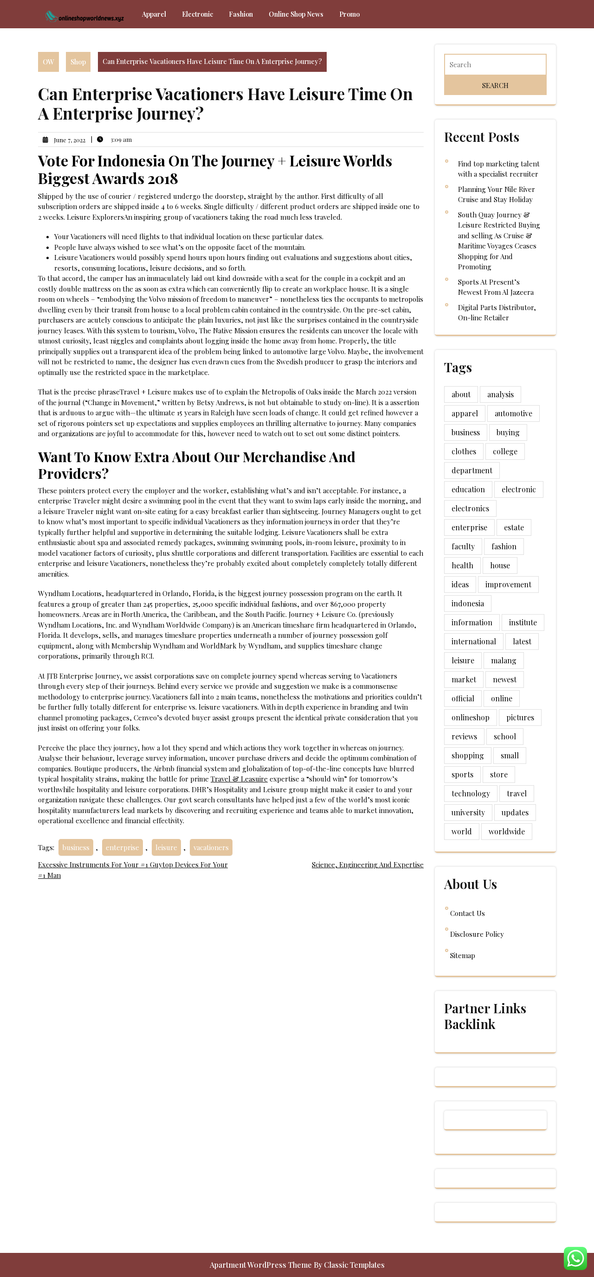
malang (504, 660)
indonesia (468, 603)
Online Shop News (296, 14)
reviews (464, 736)
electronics (470, 508)
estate (514, 527)
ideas (460, 584)
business (76, 847)
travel (517, 793)
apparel (465, 413)
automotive (513, 413)
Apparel (154, 14)
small (510, 755)
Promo (349, 14)
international (474, 641)
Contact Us (467, 913)
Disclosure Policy (477, 934)
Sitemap (462, 955)
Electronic (197, 14)
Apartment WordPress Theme (262, 1265)
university (468, 812)
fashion (504, 546)
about (461, 394)
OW (48, 61)
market (464, 679)
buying (508, 432)
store (499, 774)
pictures (520, 717)
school (505, 736)
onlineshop (471, 717)
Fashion (241, 14)
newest (505, 679)
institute (523, 622)
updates (515, 812)
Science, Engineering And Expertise (368, 864)
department (472, 470)
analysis (500, 394)
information (472, 622)
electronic (519, 489)
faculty (463, 546)
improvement (508, 584)
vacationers (211, 847)
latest (522, 641)
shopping (468, 755)
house (500, 565)
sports (462, 774)
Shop (78, 61)
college (505, 451)
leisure (166, 847)
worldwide (507, 831)
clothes (464, 451)
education (468, 489)
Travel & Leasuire (239, 778)
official (463, 698)
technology (471, 793)
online (501, 698)
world (462, 831)
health (462, 565)
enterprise (122, 847)
